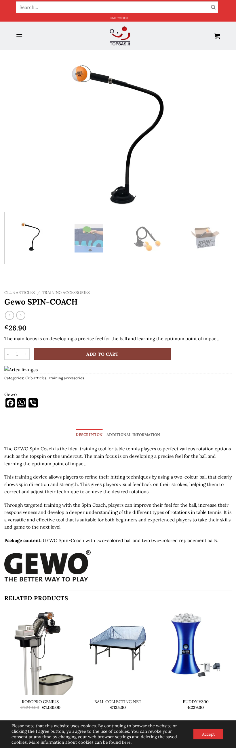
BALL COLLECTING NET (117, 701)
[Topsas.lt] (120, 36)
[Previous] (16, 134)
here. (127, 742)
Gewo (10, 394)
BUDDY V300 (196, 701)
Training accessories (66, 292)
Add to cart (102, 354)
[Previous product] (20, 315)
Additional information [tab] (133, 434)
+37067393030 (119, 18)
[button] (19, 36)
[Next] (220, 134)
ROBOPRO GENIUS (40, 701)
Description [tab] (89, 434)
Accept (208, 734)
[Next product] (9, 315)
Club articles (19, 292)
